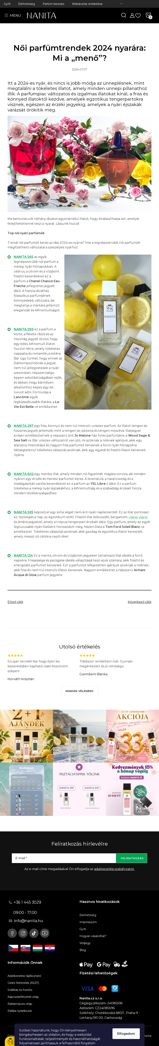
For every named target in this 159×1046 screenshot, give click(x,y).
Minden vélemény (80, 691)
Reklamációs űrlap (20, 1004)
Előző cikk (15, 602)
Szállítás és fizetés (20, 990)
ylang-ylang (138, 517)
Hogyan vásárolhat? (93, 936)
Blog (83, 950)
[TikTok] (34, 933)
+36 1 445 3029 (27, 902)
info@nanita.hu (28, 920)
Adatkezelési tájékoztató (24, 976)
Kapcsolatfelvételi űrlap (23, 997)
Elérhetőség (26, 4)
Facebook (12, 933)
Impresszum (88, 922)
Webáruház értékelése (87, 4)
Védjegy (85, 943)
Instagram (23, 933)
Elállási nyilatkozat (20, 1011)
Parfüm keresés (53, 4)
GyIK (7, 4)
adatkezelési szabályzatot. (114, 869)
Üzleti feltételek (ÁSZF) (23, 983)
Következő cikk (139, 602)
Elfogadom (126, 1034)
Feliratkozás (132, 858)
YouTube (44, 933)
